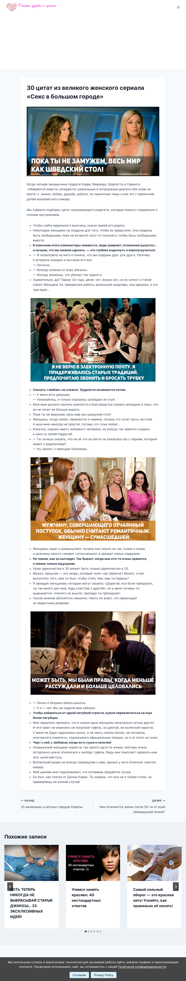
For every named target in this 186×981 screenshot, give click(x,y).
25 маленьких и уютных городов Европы (52, 804)
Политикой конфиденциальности (142, 966)
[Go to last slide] (10, 886)
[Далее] (176, 886)
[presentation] (31, 863)
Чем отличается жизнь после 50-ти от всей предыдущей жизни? (132, 806)
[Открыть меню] (178, 7)
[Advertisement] (93, 41)
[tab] (86, 931)
